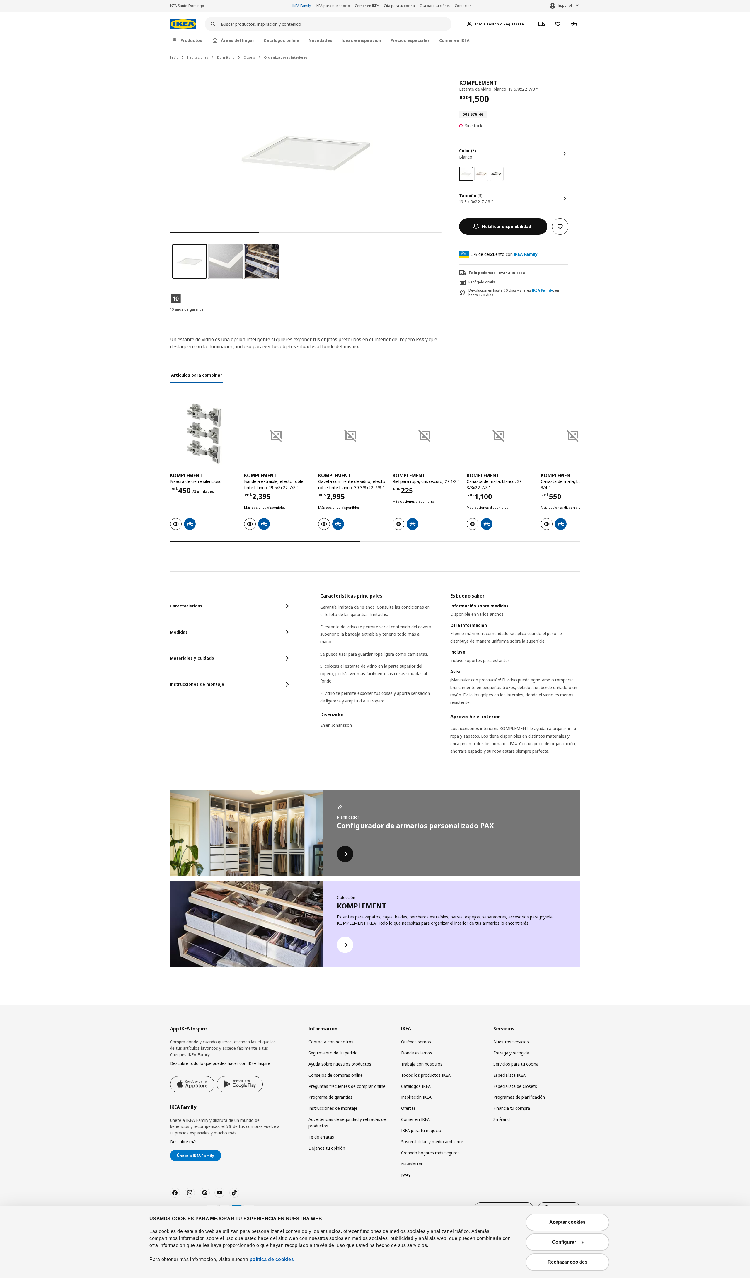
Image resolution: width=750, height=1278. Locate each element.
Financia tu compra (511, 1108)
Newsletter (411, 1164)
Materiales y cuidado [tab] (192, 658)
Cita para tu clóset (435, 5)
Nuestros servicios (511, 1041)
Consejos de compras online (335, 1075)
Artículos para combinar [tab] (196, 375)
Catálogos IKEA (416, 1086)
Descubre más (183, 1141)
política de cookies (272, 1259)
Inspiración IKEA (416, 1097)
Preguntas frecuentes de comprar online (347, 1086)
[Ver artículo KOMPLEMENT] (204, 433)
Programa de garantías (330, 1097)
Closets (249, 57)
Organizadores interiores (285, 57)
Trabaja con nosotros (421, 1064)
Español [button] (565, 5)
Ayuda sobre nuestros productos (339, 1064)
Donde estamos (416, 1053)
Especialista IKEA (509, 1075)
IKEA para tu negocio (333, 5)
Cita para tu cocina (399, 5)
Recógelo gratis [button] (481, 282)
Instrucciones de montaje (332, 1108)
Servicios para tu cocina (515, 1064)
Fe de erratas (321, 1137)
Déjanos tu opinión (326, 1148)
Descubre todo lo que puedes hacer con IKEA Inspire (220, 1063)
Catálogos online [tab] (281, 40)
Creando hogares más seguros (430, 1153)
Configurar (564, 1242)
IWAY (405, 1175)
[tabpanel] (450, 681)
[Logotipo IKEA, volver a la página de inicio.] (183, 24)
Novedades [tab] (320, 40)
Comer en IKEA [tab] (454, 40)
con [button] (504, 254)
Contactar (463, 5)
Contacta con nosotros (330, 1041)
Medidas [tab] (179, 632)
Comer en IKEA (367, 5)
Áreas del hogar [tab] (237, 40)
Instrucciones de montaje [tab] (197, 684)
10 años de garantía (187, 309)
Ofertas (408, 1108)
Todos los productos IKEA (426, 1075)
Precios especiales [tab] (410, 40)
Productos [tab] (191, 40)
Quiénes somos (416, 1041)
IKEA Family (301, 5)
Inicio (174, 57)
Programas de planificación (519, 1097)
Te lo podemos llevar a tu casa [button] (496, 272)
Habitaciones (197, 57)
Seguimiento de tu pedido (333, 1053)
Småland (501, 1119)
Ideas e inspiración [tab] (361, 40)
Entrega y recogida (511, 1053)
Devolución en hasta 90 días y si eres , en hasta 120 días (513, 293)
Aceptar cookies (567, 1222)
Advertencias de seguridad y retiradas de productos (347, 1123)
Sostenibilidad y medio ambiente (432, 1141)
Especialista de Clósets (515, 1086)
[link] (481, 174)
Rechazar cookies (567, 1262)
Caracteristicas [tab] (186, 606)
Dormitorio (226, 57)
